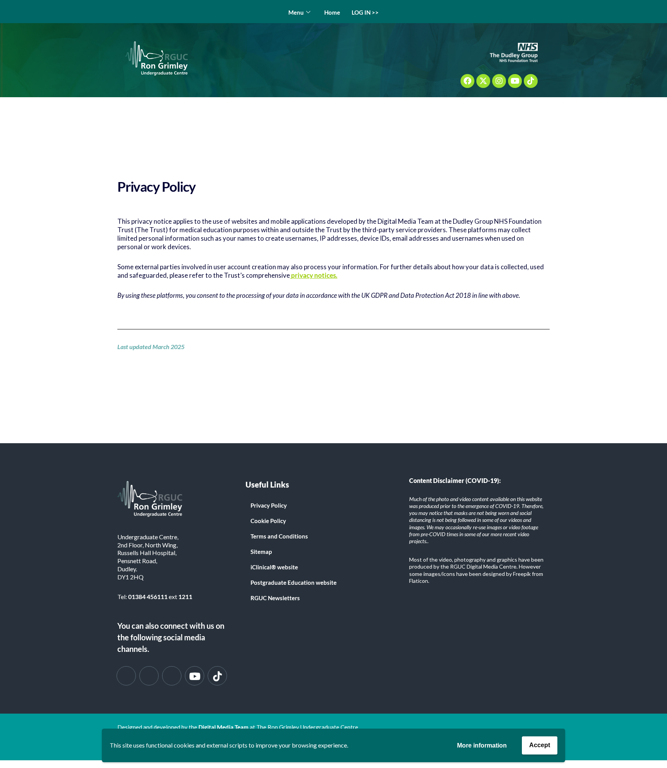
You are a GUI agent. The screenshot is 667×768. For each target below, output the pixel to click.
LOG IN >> (365, 12)
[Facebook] (467, 81)
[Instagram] (499, 81)
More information (482, 745)
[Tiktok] (531, 81)
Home (332, 12)
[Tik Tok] (217, 675)
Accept (539, 745)
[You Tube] (194, 675)
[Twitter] (149, 675)
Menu (296, 12)
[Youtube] (515, 81)
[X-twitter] (483, 81)
